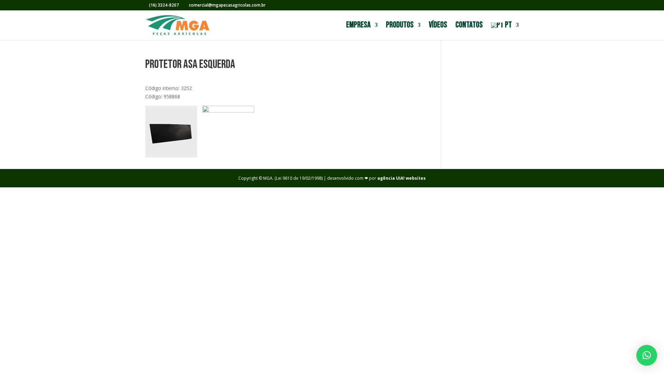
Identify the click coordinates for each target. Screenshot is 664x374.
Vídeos (438, 26)
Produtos (400, 26)
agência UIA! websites (401, 178)
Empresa (358, 26)
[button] (646, 355)
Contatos (469, 26)
